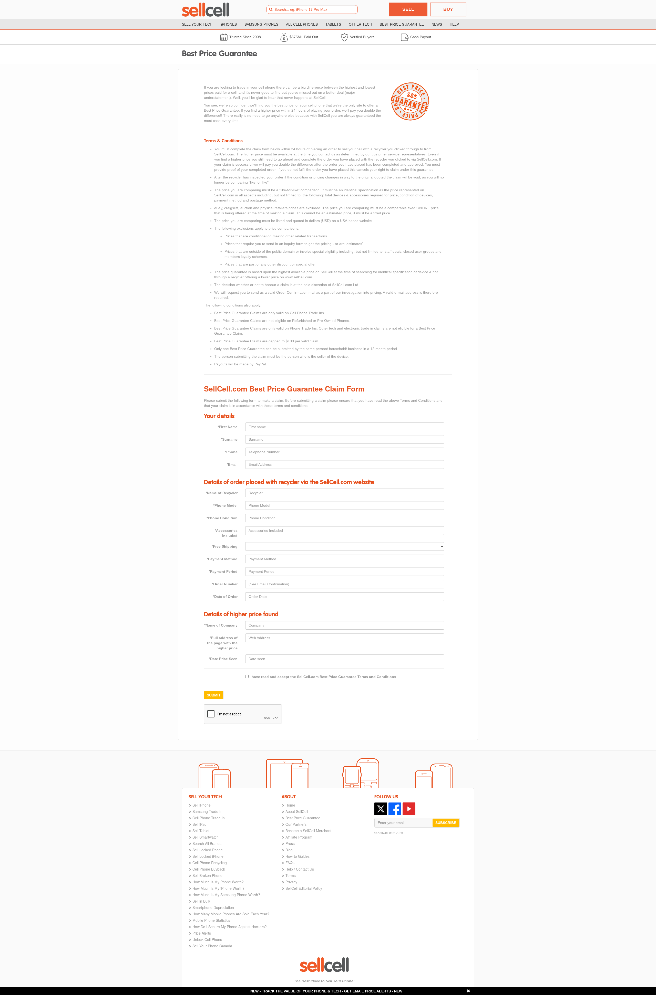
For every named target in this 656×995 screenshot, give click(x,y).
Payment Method (222, 559)
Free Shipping (225, 546)
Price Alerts (201, 933)
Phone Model (225, 505)
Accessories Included (226, 533)
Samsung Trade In (207, 811)
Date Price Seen (223, 659)
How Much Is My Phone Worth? (218, 882)
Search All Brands (206, 843)
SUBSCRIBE (445, 823)
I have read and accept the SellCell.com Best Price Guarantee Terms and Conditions (322, 677)
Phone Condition (222, 518)
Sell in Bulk (201, 901)
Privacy (291, 882)
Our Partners (295, 824)
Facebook (394, 808)
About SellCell (296, 811)
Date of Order (225, 597)
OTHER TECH (360, 24)
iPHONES (229, 24)
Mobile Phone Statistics (211, 920)
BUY (448, 9)
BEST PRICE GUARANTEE (402, 24)
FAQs (289, 862)
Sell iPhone (201, 805)
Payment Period (223, 571)
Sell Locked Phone (207, 850)
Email (232, 464)
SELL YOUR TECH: (197, 24)
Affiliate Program (298, 837)
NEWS (437, 24)
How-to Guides (297, 856)
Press (290, 843)
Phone (231, 452)
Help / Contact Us (299, 869)
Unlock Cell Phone (207, 939)
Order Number (225, 584)
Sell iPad (199, 824)
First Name (228, 427)
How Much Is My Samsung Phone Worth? (226, 894)
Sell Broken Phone (207, 875)
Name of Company (221, 625)
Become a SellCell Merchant (308, 830)
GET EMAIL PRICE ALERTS (367, 991)
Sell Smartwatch (205, 837)
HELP (454, 24)
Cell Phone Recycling (209, 862)
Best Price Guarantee (302, 818)
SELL (408, 9)
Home (290, 805)
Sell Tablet (200, 830)
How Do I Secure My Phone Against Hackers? (229, 926)
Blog (289, 850)
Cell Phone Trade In (208, 818)
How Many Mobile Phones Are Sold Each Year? (230, 914)
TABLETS (333, 24)
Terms (290, 875)
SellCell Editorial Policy (303, 888)
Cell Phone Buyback (208, 869)
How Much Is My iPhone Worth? (218, 888)
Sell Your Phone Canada (212, 946)
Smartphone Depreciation (213, 907)
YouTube (409, 808)
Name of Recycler (222, 493)
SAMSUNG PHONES (261, 24)
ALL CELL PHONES (302, 24)
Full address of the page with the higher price (222, 643)
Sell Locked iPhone (207, 856)
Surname (229, 439)
